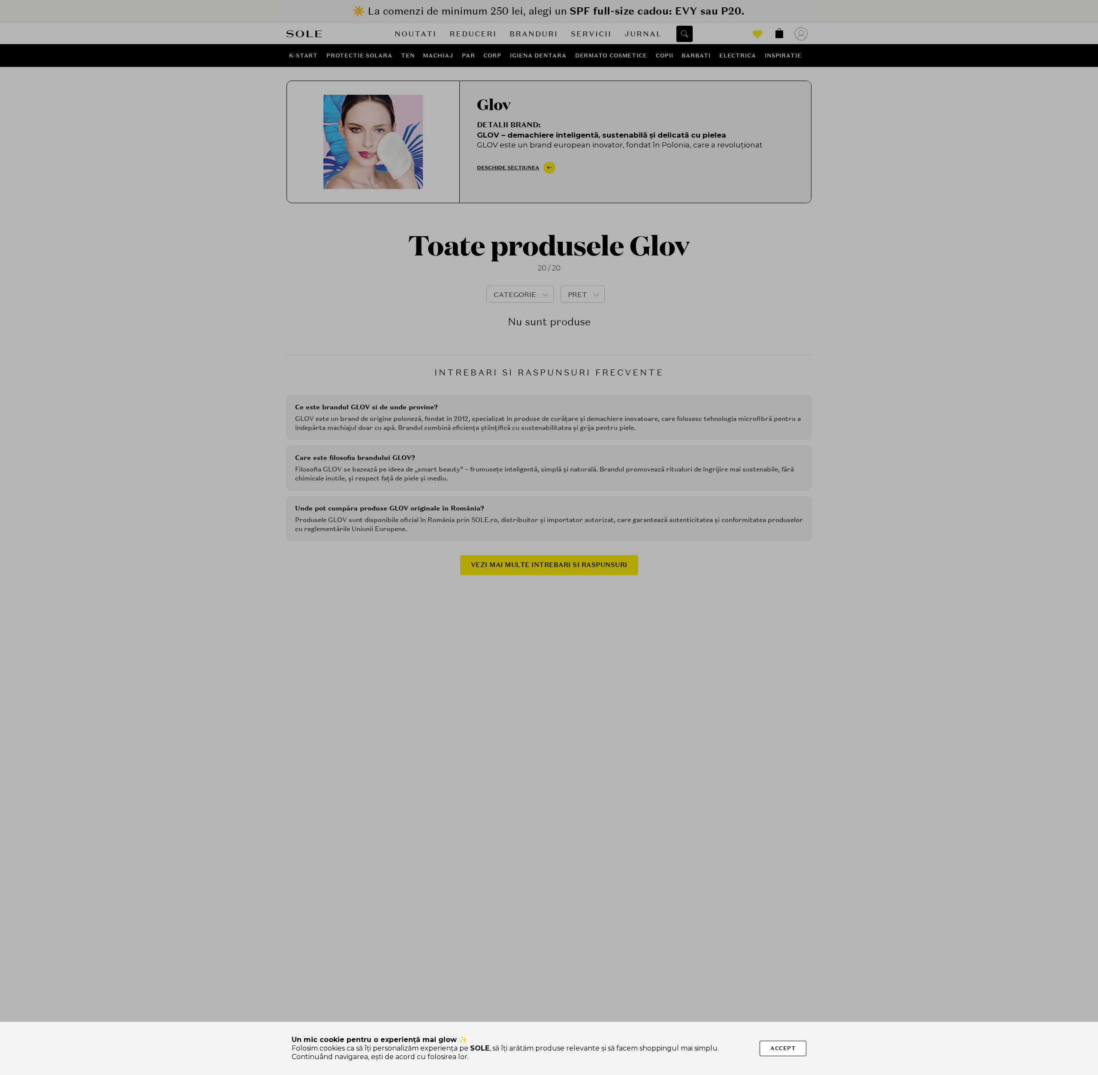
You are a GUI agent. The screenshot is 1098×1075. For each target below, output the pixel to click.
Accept (783, 1048)
